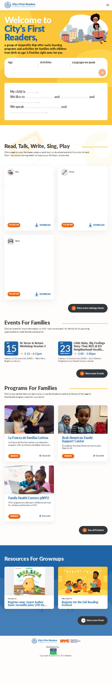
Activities (45, 62)
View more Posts (95, 620)
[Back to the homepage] (19, 5)
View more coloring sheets (90, 308)
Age (10, 62)
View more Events (94, 373)
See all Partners (96, 530)
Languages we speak (83, 62)
